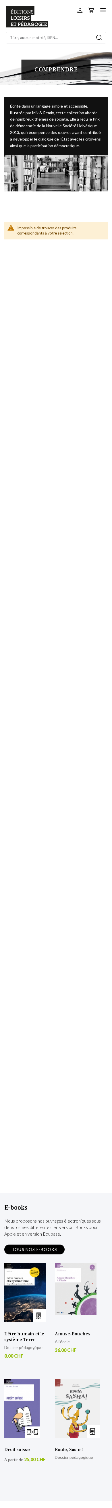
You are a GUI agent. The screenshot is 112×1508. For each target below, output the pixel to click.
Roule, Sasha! (69, 1449)
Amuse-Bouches (72, 1334)
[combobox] (56, 37)
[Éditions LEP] (27, 25)
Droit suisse (17, 1449)
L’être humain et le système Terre (24, 1337)
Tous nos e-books (34, 1249)
